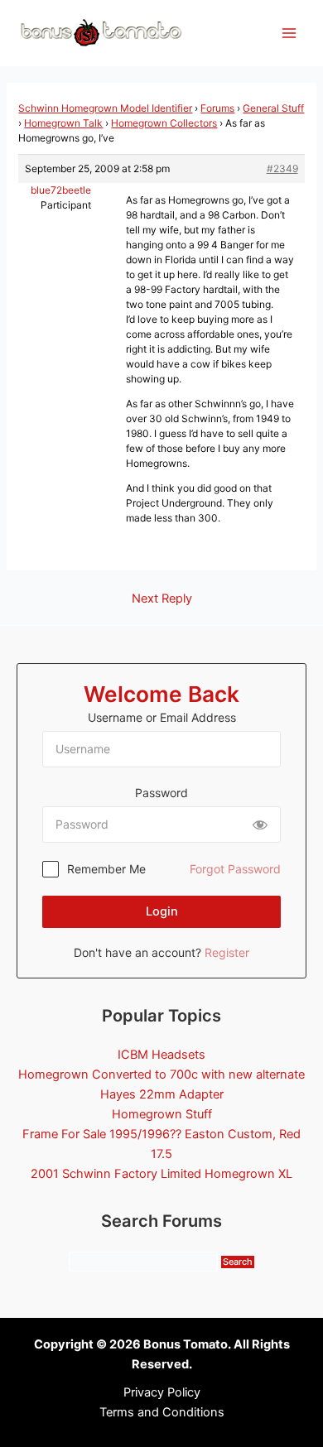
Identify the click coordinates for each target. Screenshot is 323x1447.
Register (227, 952)
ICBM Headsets (161, 1054)
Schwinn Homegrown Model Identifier (105, 108)
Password (161, 793)
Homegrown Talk (63, 123)
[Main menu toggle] (289, 33)
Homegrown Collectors (164, 123)
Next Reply (162, 599)
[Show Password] (260, 824)
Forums (217, 108)
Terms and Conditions (161, 1412)
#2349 (282, 168)
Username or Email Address (162, 717)
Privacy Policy (161, 1392)
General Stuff (273, 108)
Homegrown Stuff (162, 1114)
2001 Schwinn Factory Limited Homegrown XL (161, 1173)
